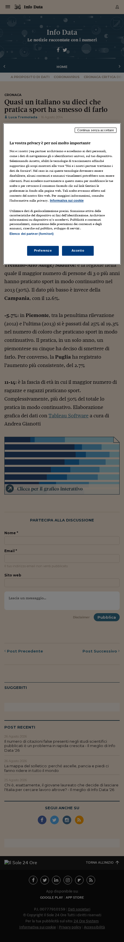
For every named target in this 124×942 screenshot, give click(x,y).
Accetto (78, 250)
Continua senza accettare (95, 130)
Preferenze (43, 250)
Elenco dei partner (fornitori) (32, 233)
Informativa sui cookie (67, 200)
